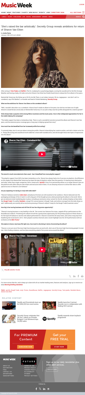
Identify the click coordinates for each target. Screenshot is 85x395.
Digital (28, 16)
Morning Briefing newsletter (14, 285)
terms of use (29, 366)
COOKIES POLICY (30, 369)
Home (3, 12)
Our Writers (7, 368)
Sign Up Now (52, 369)
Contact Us (7, 371)
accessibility (29, 371)
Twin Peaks (14, 91)
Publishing (17, 16)
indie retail (23, 195)
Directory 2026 (57, 12)
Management (36, 16)
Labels (4, 16)
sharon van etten (6, 292)
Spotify (41, 182)
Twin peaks (66, 290)
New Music (33, 12)
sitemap (27, 373)
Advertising (7, 373)
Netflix (23, 91)
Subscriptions (8, 376)
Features (16, 12)
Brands (44, 16)
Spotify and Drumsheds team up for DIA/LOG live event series (29, 303)
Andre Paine (7, 33)
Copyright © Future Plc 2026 (9, 393)
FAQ (5, 369)
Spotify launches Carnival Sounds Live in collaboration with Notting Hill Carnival (70, 304)
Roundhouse (33, 290)
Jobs (48, 12)
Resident (22, 201)
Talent (10, 16)
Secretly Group (52, 99)
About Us (6, 366)
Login (81, 4)
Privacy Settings (30, 376)
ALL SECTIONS (76, 12)
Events (42, 12)
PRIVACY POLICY (30, 368)
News (9, 12)
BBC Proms (15, 220)
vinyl (21, 290)
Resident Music (75, 290)
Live (23, 16)
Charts (25, 12)
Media (51, 16)
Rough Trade (8, 201)
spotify (8, 290)
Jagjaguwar (47, 290)
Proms (26, 290)
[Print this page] (82, 276)
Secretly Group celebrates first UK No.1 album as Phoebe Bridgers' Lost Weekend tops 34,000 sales (28, 318)
